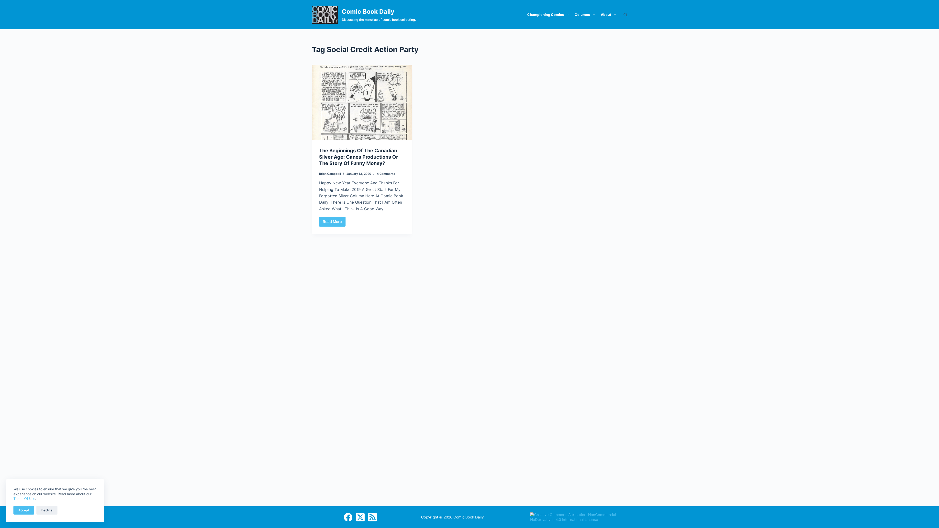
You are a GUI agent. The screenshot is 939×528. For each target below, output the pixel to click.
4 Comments (386, 174)
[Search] (625, 15)
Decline (47, 510)
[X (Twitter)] (360, 517)
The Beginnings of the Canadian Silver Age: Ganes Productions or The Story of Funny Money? (358, 157)
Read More (334, 223)
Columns (582, 14)
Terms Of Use (24, 498)
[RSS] (372, 517)
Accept (23, 510)
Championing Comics (545, 14)
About (606, 14)
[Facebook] (348, 517)
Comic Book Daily (368, 11)
